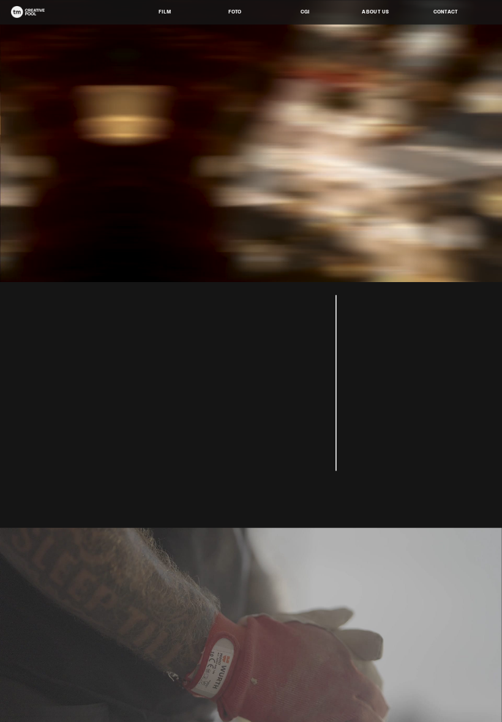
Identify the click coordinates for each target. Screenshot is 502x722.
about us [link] (375, 11)
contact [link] (445, 11)
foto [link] (235, 11)
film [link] (165, 11)
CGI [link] (305, 11)
